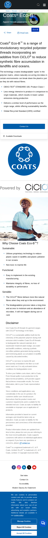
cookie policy (18, 515)
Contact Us (24, 126)
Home (8, 11)
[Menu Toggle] (44, 5)
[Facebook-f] (14, 467)
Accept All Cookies (24, 533)
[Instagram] (19, 467)
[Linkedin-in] (24, 467)
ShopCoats (24, 33)
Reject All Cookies (24, 527)
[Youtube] (34, 467)
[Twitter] (29, 467)
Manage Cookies (24, 521)
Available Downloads (14, 136)
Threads (14, 11)
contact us (26, 443)
